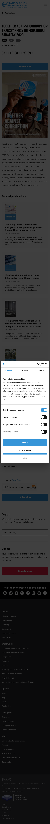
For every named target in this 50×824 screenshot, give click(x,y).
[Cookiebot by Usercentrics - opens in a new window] (37, 364)
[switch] (44, 417)
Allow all (25, 442)
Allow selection (25, 450)
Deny (25, 458)
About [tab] (41, 371)
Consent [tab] (8, 371)
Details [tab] (25, 371)
